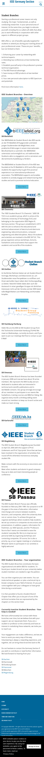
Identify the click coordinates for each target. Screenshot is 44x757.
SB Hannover (7, 667)
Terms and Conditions (8, 717)
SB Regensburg (7, 672)
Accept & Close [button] (34, 746)
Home (3, 702)
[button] (17, 104)
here (21, 87)
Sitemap (4, 705)
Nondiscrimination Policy (9, 713)
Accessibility (5, 709)
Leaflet (30, 122)
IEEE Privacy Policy (7, 720)
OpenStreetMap (35, 122)
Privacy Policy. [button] (8, 754)
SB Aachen (6, 659)
